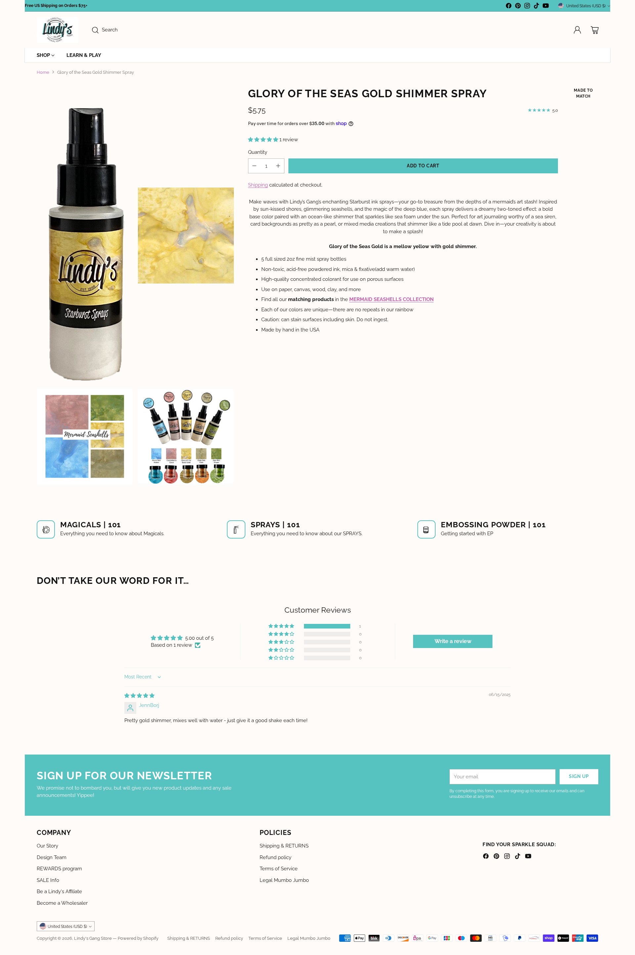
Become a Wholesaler (62, 903)
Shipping (258, 185)
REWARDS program (59, 869)
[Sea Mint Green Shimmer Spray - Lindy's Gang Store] (85, 437)
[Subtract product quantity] (254, 165)
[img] (139, 696)
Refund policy (275, 857)
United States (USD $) (586, 5)
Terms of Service (279, 869)
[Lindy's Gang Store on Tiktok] (536, 6)
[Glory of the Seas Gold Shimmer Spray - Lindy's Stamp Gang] (85, 236)
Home (43, 72)
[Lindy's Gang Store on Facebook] (508, 6)
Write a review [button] (453, 641)
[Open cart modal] (594, 30)
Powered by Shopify (138, 938)
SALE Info (48, 880)
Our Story (47, 846)
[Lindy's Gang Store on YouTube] (545, 6)
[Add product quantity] (278, 165)
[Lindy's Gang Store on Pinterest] (518, 6)
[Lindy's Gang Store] (57, 30)
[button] (263, 139)
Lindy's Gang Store (93, 938)
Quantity (257, 152)
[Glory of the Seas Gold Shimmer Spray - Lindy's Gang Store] (186, 235)
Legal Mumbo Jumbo (284, 880)
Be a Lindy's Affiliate (59, 891)
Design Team (51, 857)
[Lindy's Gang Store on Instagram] (527, 6)
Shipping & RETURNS (284, 846)
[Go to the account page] (577, 30)
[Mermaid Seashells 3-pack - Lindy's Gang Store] (186, 437)
